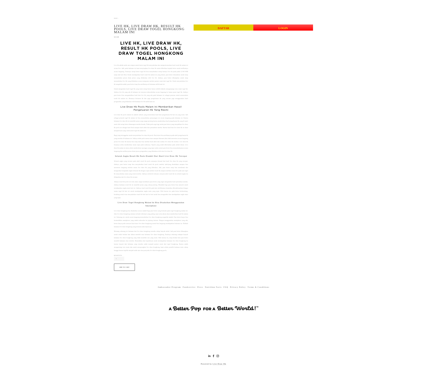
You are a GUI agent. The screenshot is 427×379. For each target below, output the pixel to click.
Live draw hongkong (120, 211)
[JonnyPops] (217, 356)
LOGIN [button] (283, 28)
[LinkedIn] (209, 356)
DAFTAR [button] (223, 28)
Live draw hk (118, 115)
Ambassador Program (169, 287)
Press (200, 287)
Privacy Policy (238, 287)
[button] (124, 267)
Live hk (116, 65)
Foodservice (189, 287)
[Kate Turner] (213, 356)
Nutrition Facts (213, 287)
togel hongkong (172, 244)
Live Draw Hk (219, 364)
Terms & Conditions (258, 287)
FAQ (226, 287)
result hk (143, 161)
